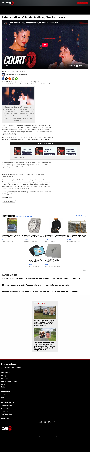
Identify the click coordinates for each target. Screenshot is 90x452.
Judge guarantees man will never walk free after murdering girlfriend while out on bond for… (41, 292)
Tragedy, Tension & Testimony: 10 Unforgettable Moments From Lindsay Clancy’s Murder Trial (41, 278)
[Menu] (3, 3)
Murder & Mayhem (9, 201)
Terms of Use (5, 411)
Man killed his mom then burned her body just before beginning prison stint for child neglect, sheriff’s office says (44, 322)
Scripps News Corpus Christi (16, 74)
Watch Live (82, 3)
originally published (19, 192)
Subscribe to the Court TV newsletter (12, 367)
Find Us (3, 387)
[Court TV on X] (45, 422)
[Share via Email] (13, 78)
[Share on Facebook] (3, 78)
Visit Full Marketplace (82, 215)
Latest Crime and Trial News (9, 381)
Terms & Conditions (6, 406)
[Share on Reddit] (9, 78)
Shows (3, 384)
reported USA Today (9, 134)
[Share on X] (6, 78)
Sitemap (3, 376)
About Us (3, 395)
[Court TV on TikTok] (54, 422)
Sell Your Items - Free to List (24, 216)
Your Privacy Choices (7, 414)
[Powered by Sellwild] (85, 270)
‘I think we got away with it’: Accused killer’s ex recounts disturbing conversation (36, 285)
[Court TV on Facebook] (36, 422)
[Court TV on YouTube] (49, 422)
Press (2, 398)
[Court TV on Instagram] (40, 422)
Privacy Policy (5, 408)
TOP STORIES (39, 303)
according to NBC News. (40, 139)
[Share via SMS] (16, 78)
